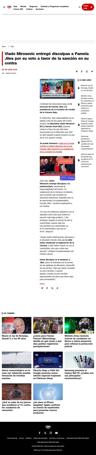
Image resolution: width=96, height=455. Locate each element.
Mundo (23, 6)
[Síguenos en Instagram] (51, 433)
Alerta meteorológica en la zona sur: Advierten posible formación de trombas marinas (16, 374)
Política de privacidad (40, 438)
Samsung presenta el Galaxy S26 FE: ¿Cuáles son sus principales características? (87, 142)
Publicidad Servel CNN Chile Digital (77, 438)
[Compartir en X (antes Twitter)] (87, 71)
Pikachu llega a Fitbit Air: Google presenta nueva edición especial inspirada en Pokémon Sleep (87, 124)
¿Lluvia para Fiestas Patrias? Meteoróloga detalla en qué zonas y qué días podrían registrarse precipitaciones (47, 341)
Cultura (29, 9)
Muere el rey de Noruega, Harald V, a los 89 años (87, 88)
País (15, 6)
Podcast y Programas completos (55, 6)
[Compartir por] (92, 71)
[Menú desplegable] (4, 7)
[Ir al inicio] (9, 7)
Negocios (33, 6)
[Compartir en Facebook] (82, 71)
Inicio (4, 46)
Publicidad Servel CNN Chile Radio (48, 442)
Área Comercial (12, 438)
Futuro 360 (18, 9)
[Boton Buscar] (79, 7)
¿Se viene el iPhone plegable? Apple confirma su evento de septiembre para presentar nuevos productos (46, 407)
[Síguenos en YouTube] (56, 433)
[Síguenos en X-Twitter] (45, 433)
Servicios (40, 9)
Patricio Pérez (11, 73)
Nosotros (28, 438)
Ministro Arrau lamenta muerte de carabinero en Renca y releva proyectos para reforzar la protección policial (87, 104)
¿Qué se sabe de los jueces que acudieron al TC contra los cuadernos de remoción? (87, 160)
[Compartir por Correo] (76, 71)
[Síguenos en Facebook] (39, 433)
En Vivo (21, 438)
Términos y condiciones (57, 438)
